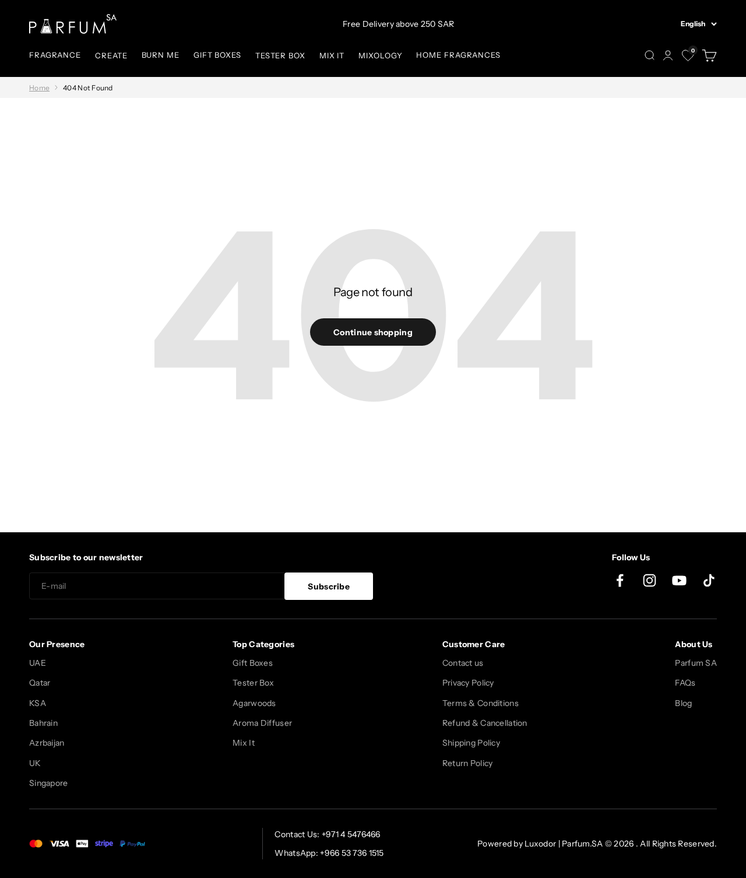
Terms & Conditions (480, 703)
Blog (683, 703)
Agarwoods (254, 703)
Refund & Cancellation (484, 723)
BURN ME (161, 54)
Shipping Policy (471, 742)
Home (39, 87)
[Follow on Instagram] (649, 580)
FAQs (685, 682)
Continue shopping (373, 332)
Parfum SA (696, 663)
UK (35, 763)
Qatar (39, 682)
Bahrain (43, 723)
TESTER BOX (280, 55)
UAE (37, 663)
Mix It (244, 742)
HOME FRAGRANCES (458, 54)
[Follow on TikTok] (709, 580)
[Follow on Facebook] (620, 580)
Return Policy (467, 763)
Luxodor (540, 843)
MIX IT (331, 55)
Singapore (48, 783)
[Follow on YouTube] (679, 580)
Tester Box (253, 682)
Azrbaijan (47, 742)
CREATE (111, 55)
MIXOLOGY (380, 55)
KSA (37, 703)
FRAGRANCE (55, 54)
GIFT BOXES (217, 54)
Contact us (463, 663)
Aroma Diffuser (262, 723)
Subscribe (329, 586)
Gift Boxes (253, 663)
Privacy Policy (468, 682)
